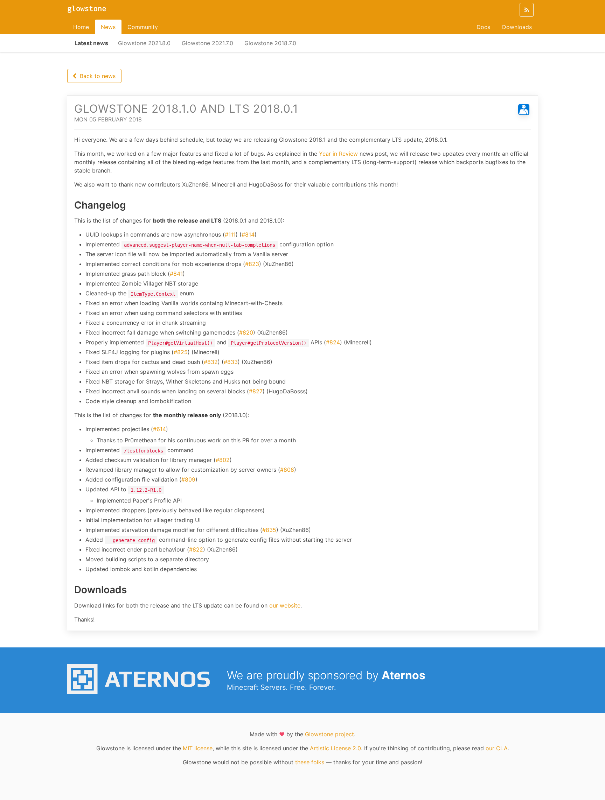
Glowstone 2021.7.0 (207, 43)
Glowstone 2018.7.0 (270, 43)
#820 (246, 332)
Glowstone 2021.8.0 (144, 43)
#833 (231, 361)
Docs (483, 26)
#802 (223, 459)
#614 (159, 429)
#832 (211, 361)
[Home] (87, 10)
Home (81, 26)
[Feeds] (527, 10)
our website (284, 605)
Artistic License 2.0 (335, 748)
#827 (256, 391)
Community (142, 26)
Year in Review (338, 153)
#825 (181, 352)
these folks (309, 762)
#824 (333, 342)
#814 (248, 234)
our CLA (497, 748)
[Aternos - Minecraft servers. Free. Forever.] (142, 692)
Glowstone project (329, 734)
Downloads (517, 26)
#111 (230, 234)
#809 (188, 479)
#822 (196, 549)
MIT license (198, 748)
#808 (287, 469)
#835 (269, 529)
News (108, 26)
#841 (176, 273)
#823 (252, 263)
